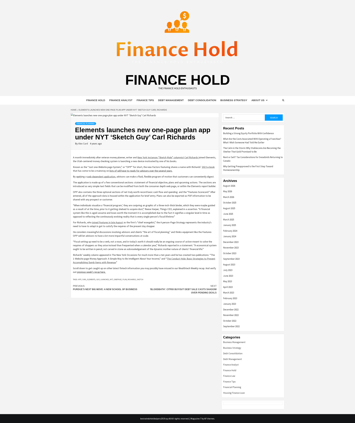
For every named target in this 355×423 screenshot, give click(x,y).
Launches (105, 279)
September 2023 (231, 258)
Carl (84, 279)
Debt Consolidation (202, 100)
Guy (98, 279)
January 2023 (229, 303)
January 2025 (229, 225)
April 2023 (228, 287)
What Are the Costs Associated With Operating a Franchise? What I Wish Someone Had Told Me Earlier (252, 140)
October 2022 (229, 320)
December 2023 (231, 242)
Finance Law (229, 375)
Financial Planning (85, 124)
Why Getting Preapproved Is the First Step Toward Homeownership (248, 168)
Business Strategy (233, 100)
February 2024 (230, 230)
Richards (132, 279)
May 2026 (227, 191)
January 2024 (229, 236)
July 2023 (227, 270)
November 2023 (231, 247)
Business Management (234, 342)
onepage (118, 279)
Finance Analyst (120, 100)
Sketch (140, 279)
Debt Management (171, 100)
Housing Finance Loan (234, 392)
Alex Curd (83, 143)
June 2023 (228, 275)
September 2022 (231, 326)
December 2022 (231, 309)
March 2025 (228, 219)
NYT (111, 279)
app (79, 279)
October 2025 (229, 202)
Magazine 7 (196, 418)
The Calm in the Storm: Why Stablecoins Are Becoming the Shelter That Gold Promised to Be (252, 150)
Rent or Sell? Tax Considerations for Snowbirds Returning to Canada (253, 159)
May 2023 (227, 281)
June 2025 (228, 213)
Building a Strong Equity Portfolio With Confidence (248, 133)
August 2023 (229, 264)
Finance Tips (145, 100)
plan (125, 279)
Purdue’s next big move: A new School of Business (105, 288)
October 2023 (229, 253)
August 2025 (229, 208)
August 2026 (229, 185)
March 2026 (228, 197)
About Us (257, 100)
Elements (91, 279)
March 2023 (228, 292)
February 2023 (230, 298)
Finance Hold (177, 80)
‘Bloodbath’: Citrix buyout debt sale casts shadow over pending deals (183, 289)
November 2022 (231, 315)
